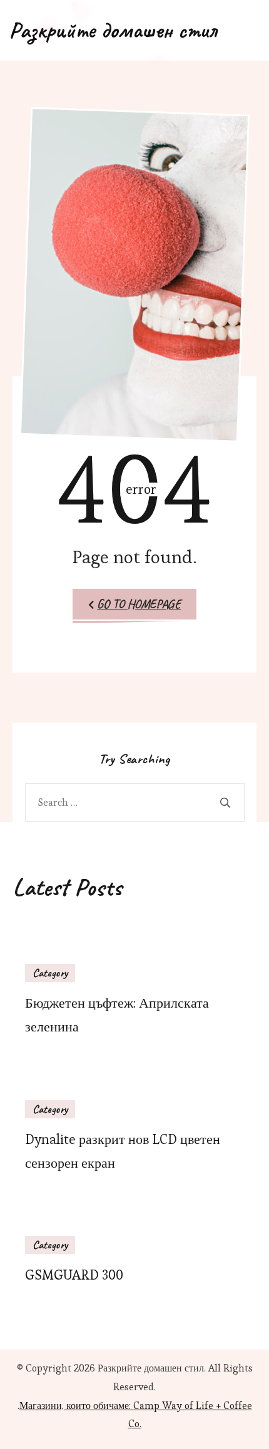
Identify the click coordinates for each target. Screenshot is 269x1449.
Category (50, 973)
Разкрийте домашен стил (112, 30)
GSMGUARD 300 (74, 1274)
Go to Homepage (139, 604)
